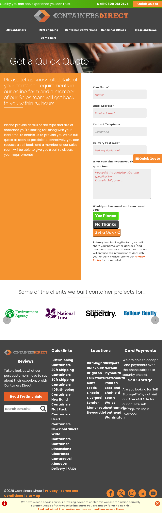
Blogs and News (146, 30)
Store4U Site (138, 399)
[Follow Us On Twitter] (121, 497)
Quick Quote (147, 4)
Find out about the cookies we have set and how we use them (81, 509)
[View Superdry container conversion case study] (101, 326)
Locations (101, 350)
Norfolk (111, 368)
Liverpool (94, 397)
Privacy (51, 490)
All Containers (16, 30)
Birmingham (97, 363)
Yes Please (105, 216)
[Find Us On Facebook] (110, 497)
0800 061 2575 (117, 4)
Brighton (94, 373)
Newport (112, 363)
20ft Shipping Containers (48, 34)
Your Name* (101, 87)
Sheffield (112, 392)
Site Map (32, 495)
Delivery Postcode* (106, 143)
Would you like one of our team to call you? (119, 208)
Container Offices (113, 30)
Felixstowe (96, 378)
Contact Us (61, 458)
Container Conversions (81, 30)
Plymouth (113, 373)
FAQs (72, 468)
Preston (111, 383)
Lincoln (93, 392)
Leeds (92, 388)
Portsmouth (115, 378)
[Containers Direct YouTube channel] (153, 497)
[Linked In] (142, 497)
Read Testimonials (26, 396)
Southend (113, 412)
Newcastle (96, 412)
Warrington (115, 417)
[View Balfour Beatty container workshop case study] (140, 326)
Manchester (97, 407)
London (93, 402)
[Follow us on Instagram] (132, 497)
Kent (91, 383)
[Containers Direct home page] (81, 22)
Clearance (60, 454)
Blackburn (95, 368)
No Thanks (105, 224)
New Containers (64, 429)
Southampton (117, 407)
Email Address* (103, 106)
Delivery (58, 468)
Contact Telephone (106, 124)
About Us (59, 463)
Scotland (112, 388)
